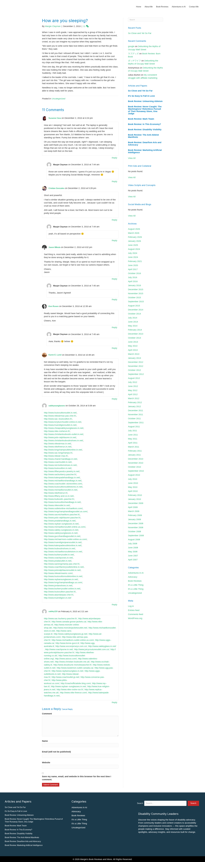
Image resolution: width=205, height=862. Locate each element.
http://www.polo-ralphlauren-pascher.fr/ (62, 517)
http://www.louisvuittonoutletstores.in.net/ (63, 487)
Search (140, 803)
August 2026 (134, 229)
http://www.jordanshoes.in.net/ (58, 585)
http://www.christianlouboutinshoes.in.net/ (63, 440)
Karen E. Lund (55, 355)
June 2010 (133, 483)
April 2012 (133, 394)
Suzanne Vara (55, 118)
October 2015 (134, 297)
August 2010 (134, 475)
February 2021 (135, 261)
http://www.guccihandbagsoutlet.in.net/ (62, 536)
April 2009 (133, 507)
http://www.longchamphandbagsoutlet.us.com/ (65, 511)
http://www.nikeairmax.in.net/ (57, 443)
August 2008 (134, 539)
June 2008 (133, 547)
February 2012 (135, 402)
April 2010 (133, 491)
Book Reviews (162, 7)
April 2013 (133, 350)
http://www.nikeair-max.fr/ (56, 456)
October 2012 (134, 370)
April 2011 (132, 443)
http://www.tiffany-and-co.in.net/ (59, 496)
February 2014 (135, 330)
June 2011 (133, 435)
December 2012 (135, 362)
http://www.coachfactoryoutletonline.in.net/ (64, 567)
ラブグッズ (133, 53)
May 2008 (132, 551)
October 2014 (134, 314)
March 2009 (133, 511)
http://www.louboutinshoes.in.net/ (59, 548)
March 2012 (133, 398)
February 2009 (135, 515)
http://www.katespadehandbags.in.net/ (62, 477)
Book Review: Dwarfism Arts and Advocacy (144, 143)
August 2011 (134, 426)
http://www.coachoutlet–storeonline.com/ (63, 484)
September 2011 (136, 422)
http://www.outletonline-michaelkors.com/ (63, 508)
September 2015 (136, 301)
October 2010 (134, 467)
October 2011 (134, 418)
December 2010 (135, 459)
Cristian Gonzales (56, 188)
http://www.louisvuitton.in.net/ (57, 468)
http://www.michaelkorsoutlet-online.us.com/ (64, 527)
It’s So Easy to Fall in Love (141, 96)
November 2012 (135, 366)
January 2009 (134, 519)
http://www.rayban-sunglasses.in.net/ (61, 524)
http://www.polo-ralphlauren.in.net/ (60, 437)
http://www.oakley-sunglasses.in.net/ (61, 530)
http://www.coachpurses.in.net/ (58, 558)
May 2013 (132, 346)
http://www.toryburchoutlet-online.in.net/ (62, 422)
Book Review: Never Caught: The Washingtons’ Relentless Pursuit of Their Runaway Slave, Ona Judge (145, 110)
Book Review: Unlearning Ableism (145, 101)
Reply (114, 158)
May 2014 (132, 326)
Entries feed (133, 610)
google (131, 46)
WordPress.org (135, 618)
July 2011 (132, 430)
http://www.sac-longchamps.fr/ (58, 453)
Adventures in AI (179, 7)
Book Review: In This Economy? (144, 124)
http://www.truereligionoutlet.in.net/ (60, 425)
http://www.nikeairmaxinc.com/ (58, 573)
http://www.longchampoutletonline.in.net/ (63, 450)
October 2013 (134, 338)
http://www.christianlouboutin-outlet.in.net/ (63, 434)
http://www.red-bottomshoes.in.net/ (60, 465)
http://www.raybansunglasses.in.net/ (61, 579)
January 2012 (134, 406)
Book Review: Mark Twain (141, 119)
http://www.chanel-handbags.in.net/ (60, 459)
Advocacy (132, 577)
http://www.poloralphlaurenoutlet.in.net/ (62, 570)
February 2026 (135, 237)
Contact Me (194, 7)
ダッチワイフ (134, 61)
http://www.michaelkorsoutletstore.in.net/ (63, 551)
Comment (47, 713)
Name (45, 741)
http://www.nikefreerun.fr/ (56, 493)
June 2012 (133, 386)
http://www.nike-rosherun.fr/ (57, 431)
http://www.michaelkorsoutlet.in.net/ (60, 490)
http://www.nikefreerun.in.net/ (57, 446)
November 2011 (135, 414)
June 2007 (133, 555)
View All (131, 158)
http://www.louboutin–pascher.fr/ (59, 499)
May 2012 (132, 390)
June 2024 (133, 257)
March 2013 (133, 354)
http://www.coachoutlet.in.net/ (58, 462)
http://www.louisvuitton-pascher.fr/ (60, 592)
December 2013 (135, 334)
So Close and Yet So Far (139, 33)
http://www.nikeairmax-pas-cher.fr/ (60, 416)
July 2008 (132, 543)
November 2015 (135, 293)
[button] (193, 803)
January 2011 (134, 455)
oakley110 (53, 611)
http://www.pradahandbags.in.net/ (60, 521)
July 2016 (132, 277)
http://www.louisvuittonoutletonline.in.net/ (63, 576)
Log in (131, 606)
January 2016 (134, 285)
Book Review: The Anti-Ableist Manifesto (143, 136)
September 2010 (136, 471)
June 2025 (133, 245)
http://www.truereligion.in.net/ (57, 598)
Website (46, 762)
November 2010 (135, 463)
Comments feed (135, 614)
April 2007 (133, 559)
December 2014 (135, 310)
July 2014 (132, 318)
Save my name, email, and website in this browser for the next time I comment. (76, 778)
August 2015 (134, 305)
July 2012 (132, 382)
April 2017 (133, 269)
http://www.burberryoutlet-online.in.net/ (62, 588)
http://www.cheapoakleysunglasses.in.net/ (63, 428)
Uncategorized (58, 98)
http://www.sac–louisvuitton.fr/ (58, 419)
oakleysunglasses (57, 406)
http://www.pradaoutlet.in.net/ (57, 561)
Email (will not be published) (56, 752)
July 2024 (132, 253)
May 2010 (132, 487)
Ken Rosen (54, 306)
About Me (149, 7)
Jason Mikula (54, 247)
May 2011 (132, 439)
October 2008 (134, 531)
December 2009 (135, 503)
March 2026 (133, 233)
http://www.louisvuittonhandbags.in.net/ (62, 502)
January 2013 (134, 358)
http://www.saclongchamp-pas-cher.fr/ (61, 564)
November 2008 (135, 527)
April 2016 (133, 281)
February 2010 (135, 495)
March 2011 (133, 447)
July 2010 (132, 479)
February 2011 (135, 451)
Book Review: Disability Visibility (144, 129)
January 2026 (134, 241)
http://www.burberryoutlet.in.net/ (59, 554)
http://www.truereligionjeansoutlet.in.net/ (63, 542)
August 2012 (134, 378)
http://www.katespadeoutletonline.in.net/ (63, 545)
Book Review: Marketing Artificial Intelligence (145, 151)
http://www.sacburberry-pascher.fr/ (60, 474)
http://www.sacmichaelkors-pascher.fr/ (62, 514)
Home (138, 7)
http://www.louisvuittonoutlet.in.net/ (60, 413)
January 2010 (134, 499)
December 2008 (135, 523)
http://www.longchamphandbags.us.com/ (63, 582)
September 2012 (136, 374)
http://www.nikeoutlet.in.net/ (57, 505)
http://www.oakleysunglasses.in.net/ (61, 533)
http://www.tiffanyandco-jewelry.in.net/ (61, 471)
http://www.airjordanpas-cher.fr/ (58, 595)
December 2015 (135, 289)
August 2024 (134, 249)
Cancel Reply (67, 709)
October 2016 (134, 273)
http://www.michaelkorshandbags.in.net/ (63, 480)
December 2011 (135, 410)
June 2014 (133, 322)
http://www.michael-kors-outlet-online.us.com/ (65, 539)
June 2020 (133, 265)
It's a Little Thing (135, 585)
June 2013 (133, 342)
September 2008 (136, 535)
